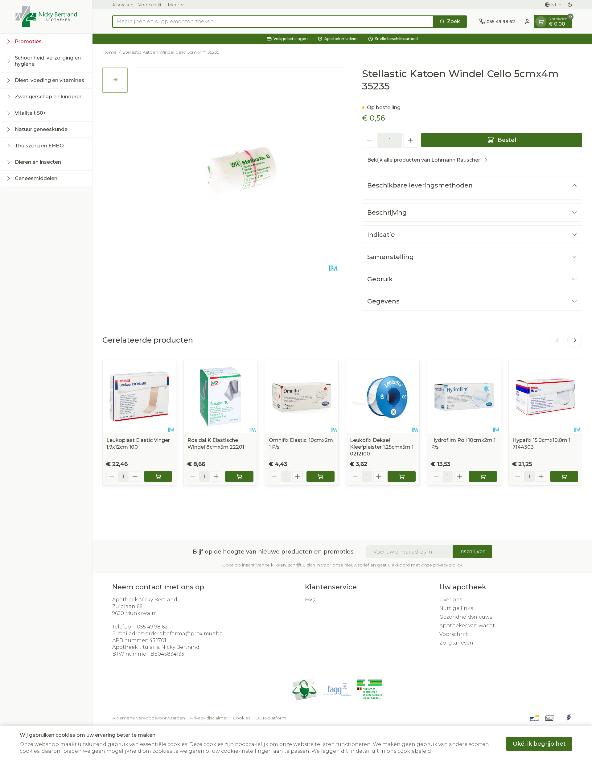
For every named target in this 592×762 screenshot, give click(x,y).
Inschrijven (472, 551)
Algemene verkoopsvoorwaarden (148, 718)
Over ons (450, 600)
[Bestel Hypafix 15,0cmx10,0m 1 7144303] (564, 476)
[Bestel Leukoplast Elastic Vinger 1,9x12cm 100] (158, 476)
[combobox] (273, 21)
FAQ (310, 600)
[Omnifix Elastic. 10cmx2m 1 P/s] (301, 396)
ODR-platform (270, 718)
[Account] (527, 22)
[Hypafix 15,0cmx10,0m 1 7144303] (545, 396)
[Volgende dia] (574, 340)
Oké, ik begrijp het (539, 743)
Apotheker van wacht (467, 625)
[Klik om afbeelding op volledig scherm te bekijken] (238, 172)
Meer (173, 4)
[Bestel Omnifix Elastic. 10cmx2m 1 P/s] (320, 476)
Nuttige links (456, 608)
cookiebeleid (414, 751)
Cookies (241, 718)
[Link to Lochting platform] (568, 718)
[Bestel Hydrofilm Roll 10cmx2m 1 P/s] (483, 476)
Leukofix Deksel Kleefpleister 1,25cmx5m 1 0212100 (381, 447)
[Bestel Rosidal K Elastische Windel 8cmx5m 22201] (239, 476)
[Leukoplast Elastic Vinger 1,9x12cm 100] (139, 396)
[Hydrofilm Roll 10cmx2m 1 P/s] (463, 396)
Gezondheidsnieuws (465, 617)
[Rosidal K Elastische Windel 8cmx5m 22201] (220, 396)
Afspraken (123, 4)
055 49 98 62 (152, 627)
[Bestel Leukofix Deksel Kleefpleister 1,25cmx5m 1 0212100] (402, 476)
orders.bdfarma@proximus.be (184, 633)
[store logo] (46, 16)
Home (109, 52)
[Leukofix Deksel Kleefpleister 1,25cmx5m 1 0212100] (382, 396)
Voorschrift (150, 4)
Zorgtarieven (456, 643)
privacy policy (447, 565)
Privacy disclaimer (209, 718)
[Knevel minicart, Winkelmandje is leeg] (540, 21)
